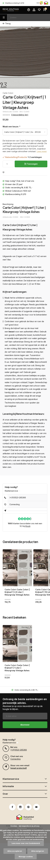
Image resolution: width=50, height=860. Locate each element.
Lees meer (42, 151)
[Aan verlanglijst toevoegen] (3, 172)
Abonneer (25, 725)
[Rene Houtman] (11, 10)
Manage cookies (26, 857)
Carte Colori (8, 93)
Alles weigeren (37, 851)
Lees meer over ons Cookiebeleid (26, 843)
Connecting (14, 504)
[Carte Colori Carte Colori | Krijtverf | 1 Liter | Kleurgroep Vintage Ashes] (17, 643)
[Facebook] (12, 807)
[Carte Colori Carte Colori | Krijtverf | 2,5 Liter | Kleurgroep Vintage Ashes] (17, 567)
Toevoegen (32, 164)
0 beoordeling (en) (19, 115)
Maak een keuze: (11, 126)
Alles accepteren (14, 851)
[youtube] (36, 807)
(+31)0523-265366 (17, 497)
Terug (8, 23)
